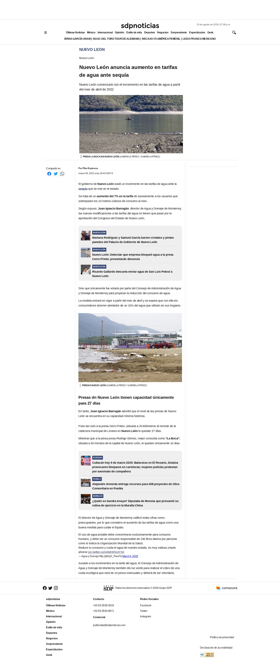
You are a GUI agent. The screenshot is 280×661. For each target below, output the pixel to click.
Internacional (105, 32)
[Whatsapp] (62, 173)
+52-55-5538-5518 (103, 605)
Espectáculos (197, 32)
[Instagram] (56, 588)
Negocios (162, 32)
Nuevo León (86, 58)
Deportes (149, 32)
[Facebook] (49, 173)
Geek (210, 32)
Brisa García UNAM (77, 38)
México (91, 32)
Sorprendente (179, 32)
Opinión (119, 32)
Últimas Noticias (75, 32)
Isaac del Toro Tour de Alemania (116, 38)
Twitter (143, 611)
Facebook (145, 605)
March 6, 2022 (130, 556)
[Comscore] (226, 587)
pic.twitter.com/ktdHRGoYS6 (106, 552)
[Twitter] (55, 173)
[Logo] (140, 26)
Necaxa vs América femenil (161, 38)
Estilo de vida (134, 32)
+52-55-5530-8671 (103, 611)
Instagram (145, 616)
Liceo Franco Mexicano (199, 38)
